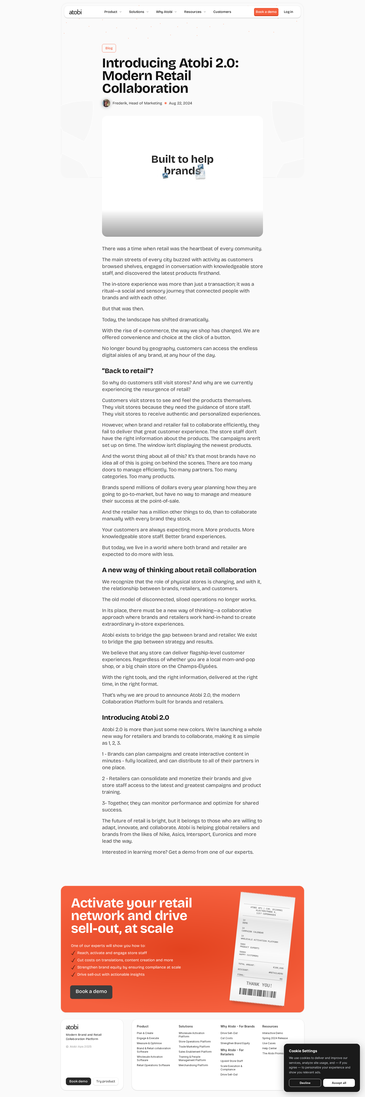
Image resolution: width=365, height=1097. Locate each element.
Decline (305, 1083)
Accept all (339, 1083)
